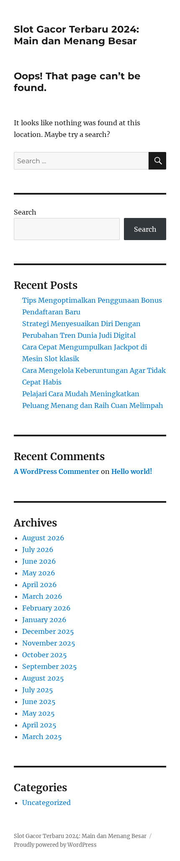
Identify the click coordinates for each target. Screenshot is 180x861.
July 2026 (38, 549)
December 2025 (48, 631)
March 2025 (42, 736)
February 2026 (46, 608)
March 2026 (42, 596)
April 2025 (39, 725)
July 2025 (37, 690)
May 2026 (38, 573)
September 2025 (49, 666)
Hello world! (131, 471)
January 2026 (44, 619)
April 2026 (39, 584)
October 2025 (44, 655)
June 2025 (39, 701)
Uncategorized (46, 802)
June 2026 (39, 561)
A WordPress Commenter (56, 471)
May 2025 (38, 713)
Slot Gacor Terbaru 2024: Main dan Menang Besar (76, 35)
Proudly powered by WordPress (55, 844)
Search (25, 212)
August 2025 (43, 678)
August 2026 (43, 538)
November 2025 (48, 643)
